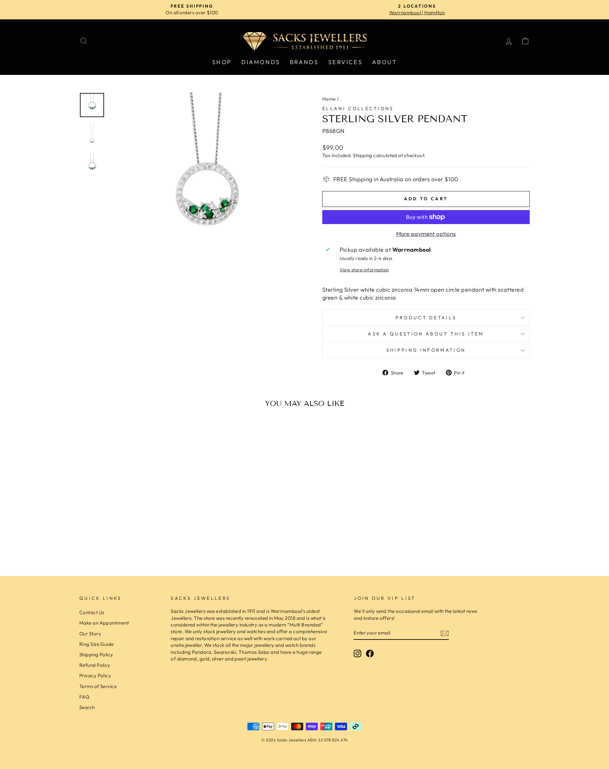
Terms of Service (98, 686)
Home (329, 99)
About (384, 62)
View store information (364, 270)
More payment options (426, 233)
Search (87, 707)
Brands (304, 62)
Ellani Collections (358, 108)
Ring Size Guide (96, 644)
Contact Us (91, 612)
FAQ (84, 697)
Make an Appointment (104, 623)
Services (345, 62)
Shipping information (426, 350)
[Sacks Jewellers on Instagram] (357, 653)
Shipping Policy (96, 655)
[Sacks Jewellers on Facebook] (370, 653)
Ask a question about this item (426, 334)
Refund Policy (94, 665)
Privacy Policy (95, 676)
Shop (222, 62)
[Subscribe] (445, 633)
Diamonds (260, 62)
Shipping (362, 155)
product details (426, 318)
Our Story (90, 634)
